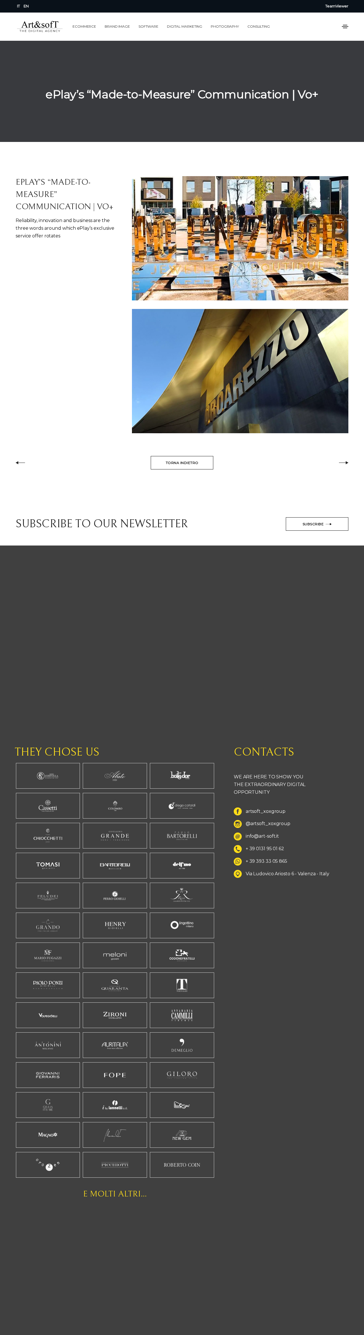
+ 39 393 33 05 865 (266, 861)
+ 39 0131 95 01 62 (265, 848)
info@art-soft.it (262, 836)
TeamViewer (336, 6)
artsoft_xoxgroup (266, 811)
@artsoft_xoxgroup (268, 824)
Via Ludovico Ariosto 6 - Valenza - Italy (287, 873)
